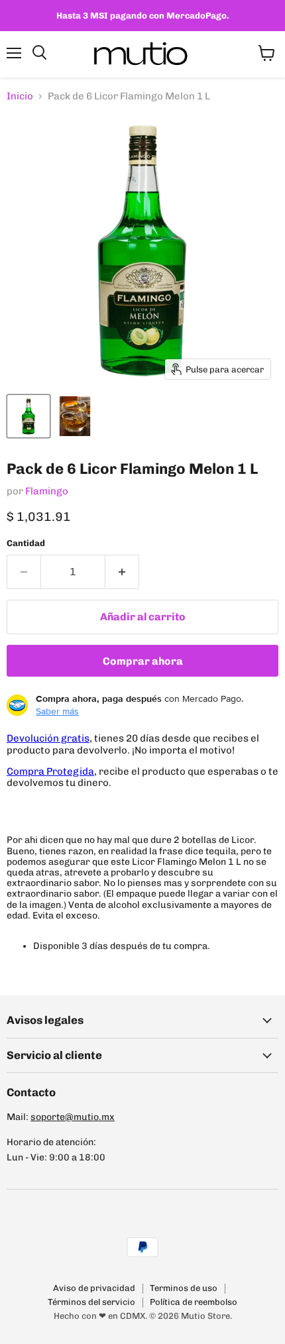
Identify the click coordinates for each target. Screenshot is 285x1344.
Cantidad (26, 543)
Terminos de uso (183, 1288)
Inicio (20, 96)
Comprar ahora (143, 661)
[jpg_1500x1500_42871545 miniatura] (28, 416)
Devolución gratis (48, 738)
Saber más (57, 711)
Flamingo (46, 491)
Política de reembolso (193, 1302)
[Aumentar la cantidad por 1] (122, 572)
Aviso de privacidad (94, 1288)
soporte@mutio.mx (72, 1117)
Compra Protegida (50, 771)
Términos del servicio (91, 1302)
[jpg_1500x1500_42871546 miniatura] (75, 416)
